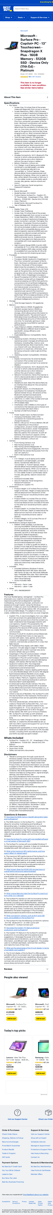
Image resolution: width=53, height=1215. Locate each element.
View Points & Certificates (40, 1170)
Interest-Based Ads (32, 1202)
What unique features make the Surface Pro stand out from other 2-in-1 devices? (26, 894)
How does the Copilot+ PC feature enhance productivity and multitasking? (21, 929)
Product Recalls (8, 1149)
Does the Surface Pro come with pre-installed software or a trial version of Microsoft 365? (26, 840)
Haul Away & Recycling (39, 1153)
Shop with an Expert (38, 1138)
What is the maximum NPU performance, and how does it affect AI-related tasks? (24, 852)
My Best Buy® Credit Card (12, 1166)
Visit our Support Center (40, 1134)
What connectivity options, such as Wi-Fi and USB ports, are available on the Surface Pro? (24, 917)
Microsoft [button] (24, 31)
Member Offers (36, 1174)
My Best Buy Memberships (41, 1166)
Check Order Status (9, 1134)
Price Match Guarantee (11, 1146)
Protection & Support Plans (41, 1149)
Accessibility (6, 1201)
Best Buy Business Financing (13, 1182)
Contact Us (35, 1157)
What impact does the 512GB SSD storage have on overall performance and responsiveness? (24, 870)
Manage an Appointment (40, 1146)
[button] (9, 17)
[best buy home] (7, 8)
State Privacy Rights (40, 1203)
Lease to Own (7, 1174)
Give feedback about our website (35, 1195)
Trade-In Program (9, 1153)
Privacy (24, 1201)
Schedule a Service (38, 1142)
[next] (47, 1002)
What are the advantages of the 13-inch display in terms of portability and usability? (26, 949)
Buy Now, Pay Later (9, 1178)
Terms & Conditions (16, 1202)
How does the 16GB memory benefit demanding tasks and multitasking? (26, 818)
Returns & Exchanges (10, 1142)
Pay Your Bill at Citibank (11, 1170)
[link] (14, 1009)
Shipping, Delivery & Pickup (12, 1138)
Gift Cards (6, 1157)
